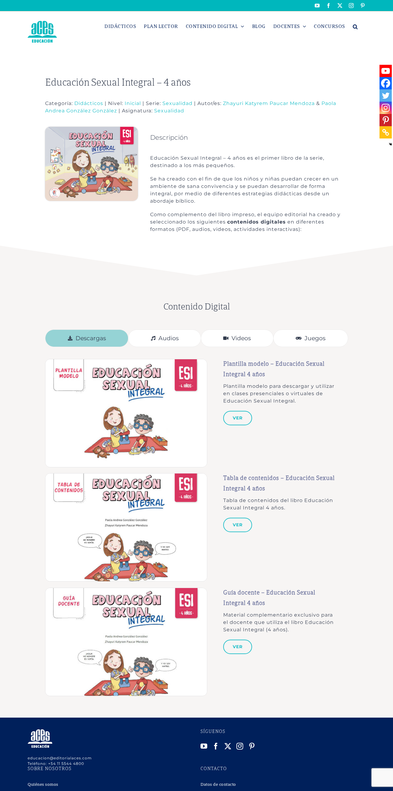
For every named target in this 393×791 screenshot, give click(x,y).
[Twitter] (385, 95)
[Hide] (390, 144)
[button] (355, 26)
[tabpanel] (196, 527)
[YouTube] (204, 746)
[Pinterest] (385, 120)
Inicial (133, 103)
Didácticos (88, 103)
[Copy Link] (385, 132)
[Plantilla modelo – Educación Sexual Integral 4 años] (126, 362)
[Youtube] (385, 71)
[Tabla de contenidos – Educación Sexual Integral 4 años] (126, 477)
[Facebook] (385, 83)
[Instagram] (385, 108)
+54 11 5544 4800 (66, 763)
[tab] (86, 338)
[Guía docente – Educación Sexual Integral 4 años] (126, 591)
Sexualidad (178, 103)
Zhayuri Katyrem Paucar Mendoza (269, 103)
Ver (238, 418)
